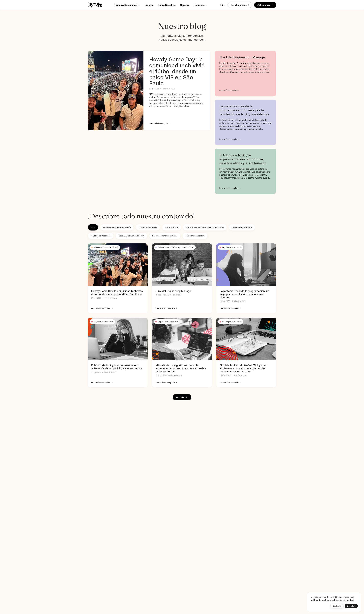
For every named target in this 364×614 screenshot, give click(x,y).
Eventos (148, 5)
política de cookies (320, 600)
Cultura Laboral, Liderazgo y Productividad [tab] (205, 227)
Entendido (351, 606)
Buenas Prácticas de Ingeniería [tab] (117, 227)
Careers (184, 5)
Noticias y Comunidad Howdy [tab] (131, 236)
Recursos (199, 5)
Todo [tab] (93, 227)
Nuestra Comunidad (126, 5)
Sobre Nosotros (167, 5)
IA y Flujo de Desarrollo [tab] (101, 236)
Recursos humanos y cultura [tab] (164, 236)
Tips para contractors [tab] (195, 236)
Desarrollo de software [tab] (242, 227)
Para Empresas (239, 5)
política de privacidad (342, 600)
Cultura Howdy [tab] (171, 227)
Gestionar (337, 606)
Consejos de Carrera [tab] (148, 227)
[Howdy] (95, 5)
